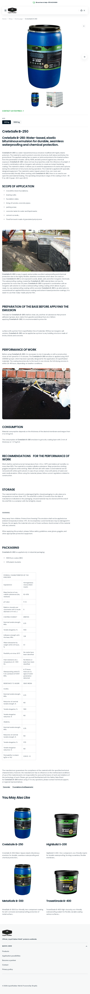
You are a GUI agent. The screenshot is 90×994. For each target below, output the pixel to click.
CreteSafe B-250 (12, 844)
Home (4, 19)
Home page (19, 19)
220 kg (7, 122)
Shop (10, 19)
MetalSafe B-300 (12, 901)
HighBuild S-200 (56, 844)
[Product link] (23, 833)
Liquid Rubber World (15, 986)
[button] (5, 10)
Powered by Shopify (30, 986)
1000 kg (17, 122)
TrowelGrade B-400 (58, 901)
